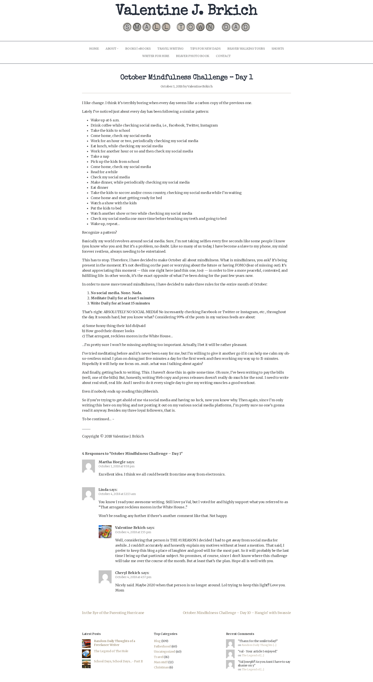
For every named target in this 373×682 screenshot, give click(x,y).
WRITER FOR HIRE (155, 56)
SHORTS (278, 49)
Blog (157, 641)
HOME (94, 49)
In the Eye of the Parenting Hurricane (113, 613)
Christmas (161, 667)
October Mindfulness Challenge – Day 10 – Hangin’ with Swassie (237, 613)
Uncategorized (164, 651)
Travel (158, 657)
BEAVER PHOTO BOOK (192, 56)
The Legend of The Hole (111, 651)
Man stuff (161, 662)
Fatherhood (162, 646)
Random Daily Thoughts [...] (259, 645)
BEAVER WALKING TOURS (246, 49)
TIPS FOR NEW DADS (205, 49)
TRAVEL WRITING (170, 49)
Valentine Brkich (199, 86)
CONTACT (223, 56)
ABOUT (111, 49)
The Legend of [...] (253, 655)
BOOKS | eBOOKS (138, 49)
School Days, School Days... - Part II (118, 661)
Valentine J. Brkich (186, 11)
